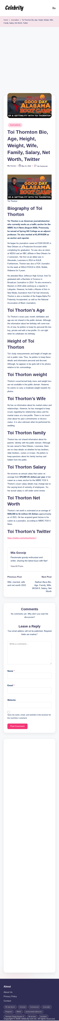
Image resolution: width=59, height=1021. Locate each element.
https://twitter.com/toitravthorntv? (21, 538)
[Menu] (53, 8)
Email (10, 685)
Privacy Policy (10, 996)
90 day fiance (10, 1007)
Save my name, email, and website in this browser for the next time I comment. (29, 716)
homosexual (34, 1007)
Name (11, 671)
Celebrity (14, 8)
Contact (7, 1001)
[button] (17, 566)
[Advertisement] (29, 58)
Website (11, 700)
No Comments (42, 166)
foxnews (22, 1007)
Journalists (15, 125)
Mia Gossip (18, 552)
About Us (8, 992)
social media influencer (34, 1011)
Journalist (46, 1007)
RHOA (19, 1011)
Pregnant (8, 1011)
